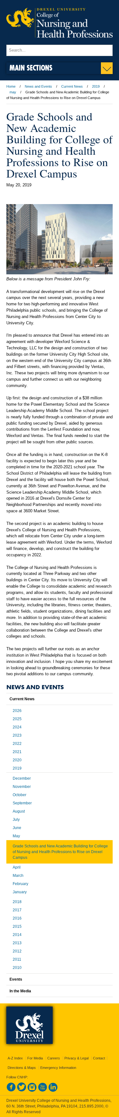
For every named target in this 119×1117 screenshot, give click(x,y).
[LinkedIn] (53, 1090)
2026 (17, 710)
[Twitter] (21, 1090)
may (13, 92)
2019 (96, 86)
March (18, 875)
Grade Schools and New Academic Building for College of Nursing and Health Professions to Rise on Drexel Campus (60, 852)
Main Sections (31, 67)
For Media (35, 1058)
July (16, 819)
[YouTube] (42, 1090)
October (19, 795)
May (16, 836)
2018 (17, 902)
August (19, 811)
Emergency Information (58, 1068)
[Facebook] (11, 1090)
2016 (17, 918)
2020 (17, 760)
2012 (17, 951)
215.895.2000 (91, 1106)
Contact (99, 1058)
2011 (17, 959)
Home (11, 86)
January (20, 892)
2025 (17, 719)
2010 (17, 967)
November (22, 786)
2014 (17, 935)
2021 (17, 752)
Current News (72, 86)
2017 (17, 910)
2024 (17, 727)
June (17, 828)
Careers (53, 1058)
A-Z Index (15, 1058)
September (22, 803)
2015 (17, 926)
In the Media (20, 991)
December (22, 778)
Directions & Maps (22, 1068)
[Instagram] (32, 1090)
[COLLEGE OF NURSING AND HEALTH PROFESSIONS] (59, 42)
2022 (17, 743)
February (20, 884)
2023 (17, 735)
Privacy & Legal (76, 1058)
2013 (17, 943)
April (17, 867)
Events (16, 979)
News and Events (38, 86)
